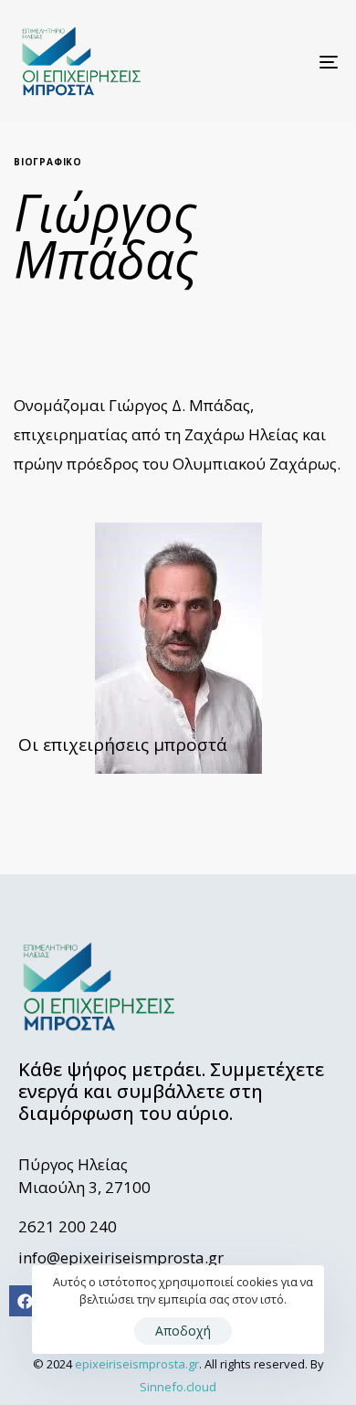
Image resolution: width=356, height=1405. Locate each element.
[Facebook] (24, 1300)
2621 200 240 (67, 1226)
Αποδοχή (183, 1330)
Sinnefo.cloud (178, 1387)
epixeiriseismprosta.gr (137, 1364)
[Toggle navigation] (284, 61)
